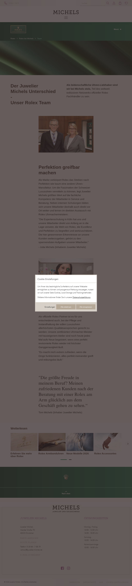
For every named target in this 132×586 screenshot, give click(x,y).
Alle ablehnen (66, 307)
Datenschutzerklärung (81, 297)
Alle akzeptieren (86, 307)
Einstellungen (50, 307)
